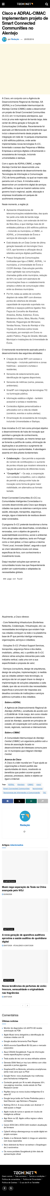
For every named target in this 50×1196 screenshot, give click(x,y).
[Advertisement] (25, 69)
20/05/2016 (29, 39)
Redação (15, 39)
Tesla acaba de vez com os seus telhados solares (25, 1058)
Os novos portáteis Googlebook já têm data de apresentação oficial (23, 1152)
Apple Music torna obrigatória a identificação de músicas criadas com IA (24, 1036)
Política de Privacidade (32, 1179)
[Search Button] (46, 4)
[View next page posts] (27, 1005)
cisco (39, 784)
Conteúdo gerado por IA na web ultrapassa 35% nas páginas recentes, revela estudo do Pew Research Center (24, 1085)
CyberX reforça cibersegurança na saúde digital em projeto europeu (25, 1132)
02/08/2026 (7, 894)
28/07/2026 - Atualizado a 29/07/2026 (18, 945)
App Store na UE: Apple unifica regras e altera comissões (23, 1119)
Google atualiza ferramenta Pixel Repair (21, 1041)
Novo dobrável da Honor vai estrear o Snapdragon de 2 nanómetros (25, 1146)
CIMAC (30, 784)
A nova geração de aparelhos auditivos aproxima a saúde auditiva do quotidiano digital (24, 938)
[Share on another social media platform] (42, 801)
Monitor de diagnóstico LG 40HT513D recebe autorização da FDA (23, 1029)
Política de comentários (11, 1179)
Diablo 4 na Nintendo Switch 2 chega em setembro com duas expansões (25, 1139)
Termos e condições (37, 1176)
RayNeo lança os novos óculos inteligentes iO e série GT (24, 1093)
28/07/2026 (7, 996)
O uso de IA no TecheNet (29, 1182)
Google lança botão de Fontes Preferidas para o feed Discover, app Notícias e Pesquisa (24, 1099)
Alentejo (21, 784)
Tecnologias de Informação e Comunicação (21, 792)
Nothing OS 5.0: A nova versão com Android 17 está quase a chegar (24, 1106)
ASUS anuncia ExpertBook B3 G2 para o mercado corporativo (25, 1046)
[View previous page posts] (23, 1005)
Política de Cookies (9, 1182)
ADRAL (11, 784)
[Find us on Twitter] (10, 1188)
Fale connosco (20, 1176)
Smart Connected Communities (16, 788)
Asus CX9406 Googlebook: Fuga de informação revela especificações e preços (24, 1053)
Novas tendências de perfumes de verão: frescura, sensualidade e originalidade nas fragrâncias (24, 989)
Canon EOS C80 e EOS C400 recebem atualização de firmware (25, 1126)
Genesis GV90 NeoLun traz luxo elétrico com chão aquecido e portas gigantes (25, 1064)
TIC (44, 792)
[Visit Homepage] (25, 4)
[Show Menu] (3, 4)
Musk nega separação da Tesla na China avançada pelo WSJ (24, 888)
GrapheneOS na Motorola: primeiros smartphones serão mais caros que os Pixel (25, 1070)
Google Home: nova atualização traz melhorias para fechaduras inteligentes (23, 1077)
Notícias (8, 929)
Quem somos (7, 1176)
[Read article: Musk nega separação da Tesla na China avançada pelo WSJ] (25, 867)
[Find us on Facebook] (4, 1188)
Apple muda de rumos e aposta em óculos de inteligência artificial (23, 1113)
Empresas (9, 881)
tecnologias (38, 788)
